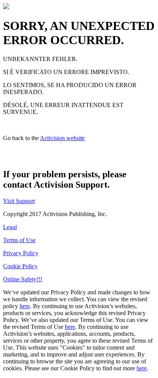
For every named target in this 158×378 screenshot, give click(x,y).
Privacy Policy (20, 253)
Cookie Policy (20, 266)
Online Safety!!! (22, 279)
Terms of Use (19, 240)
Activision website (62, 138)
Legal (10, 227)
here (25, 306)
